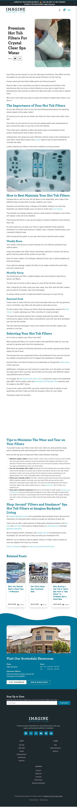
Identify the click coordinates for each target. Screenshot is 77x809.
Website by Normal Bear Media (53, 796)
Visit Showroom (16, 682)
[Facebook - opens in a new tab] (26, 733)
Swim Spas (21, 748)
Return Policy (38, 779)
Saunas (21, 751)
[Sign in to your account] (60, 10)
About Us (55, 751)
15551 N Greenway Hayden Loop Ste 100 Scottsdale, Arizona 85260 (20, 675)
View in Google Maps (39, 682)
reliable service (43, 533)
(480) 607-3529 (12, 667)
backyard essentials (14, 529)
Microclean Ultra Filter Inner (30, 379)
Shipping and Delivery (38, 783)
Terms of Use (44, 800)
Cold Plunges (22, 757)
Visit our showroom (14, 546)
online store (64, 362)
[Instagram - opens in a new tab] (36, 733)
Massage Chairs (21, 754)
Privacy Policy (33, 800)
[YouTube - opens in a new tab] (41, 733)
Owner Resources (55, 748)
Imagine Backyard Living (18, 516)
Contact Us (38, 773)
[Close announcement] (74, 3)
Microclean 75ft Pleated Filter (46, 381)
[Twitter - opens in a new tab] (31, 733)
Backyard (21, 760)
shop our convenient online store (41, 546)
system (38, 140)
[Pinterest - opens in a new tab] (46, 733)
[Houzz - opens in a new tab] (51, 733)
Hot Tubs (21, 744)
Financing (39, 776)
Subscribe (64, 703)
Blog (55, 744)
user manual (57, 209)
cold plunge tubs (53, 526)
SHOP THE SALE (49, 4)
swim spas (17, 526)
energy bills (49, 485)
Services (38, 770)
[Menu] (69, 10)
